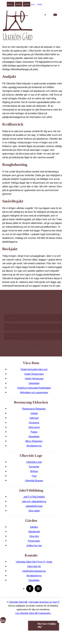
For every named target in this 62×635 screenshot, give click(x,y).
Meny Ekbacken (34, 441)
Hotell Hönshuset (34, 378)
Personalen (34, 540)
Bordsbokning (34, 445)
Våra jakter (34, 510)
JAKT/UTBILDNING (34, 496)
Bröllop (34, 471)
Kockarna (34, 422)
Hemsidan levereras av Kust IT (44, 601)
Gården (34, 527)
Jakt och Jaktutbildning (34, 501)
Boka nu (10, 4)
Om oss (33, 4)
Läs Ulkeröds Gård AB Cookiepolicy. (33, 613)
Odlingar (34, 418)
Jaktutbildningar (34, 506)
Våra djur (34, 536)
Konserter (34, 466)
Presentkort (26, 4)
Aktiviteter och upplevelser (34, 392)
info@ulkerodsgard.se (34, 571)
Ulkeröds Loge (34, 462)
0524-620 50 (34, 566)
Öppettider (39, 4)
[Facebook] (29, 588)
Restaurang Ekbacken (34, 408)
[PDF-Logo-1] (17, 25)
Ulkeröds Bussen (34, 480)
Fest (34, 476)
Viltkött (34, 413)
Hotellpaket (18, 4)
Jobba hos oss (34, 545)
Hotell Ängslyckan (34, 374)
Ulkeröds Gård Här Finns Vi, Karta (34, 561)
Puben (34, 431)
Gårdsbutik (34, 531)
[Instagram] (38, 588)
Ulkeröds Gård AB (18, 601)
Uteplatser (34, 383)
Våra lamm (34, 427)
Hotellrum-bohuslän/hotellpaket (34, 387)
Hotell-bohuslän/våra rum (34, 369)
